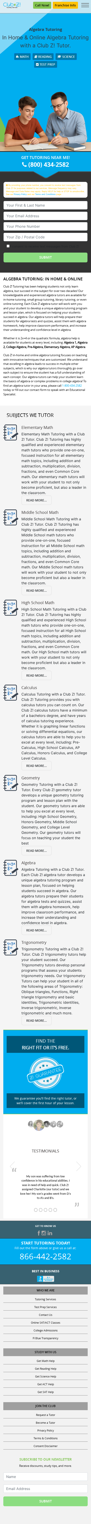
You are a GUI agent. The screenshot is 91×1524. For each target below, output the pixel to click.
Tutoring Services (45, 1299)
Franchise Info (65, 5)
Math (24, 56)
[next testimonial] (78, 1166)
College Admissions (46, 1330)
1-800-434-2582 (72, 386)
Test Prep (47, 64)
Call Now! (42, 5)
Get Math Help (46, 1361)
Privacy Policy (20, 194)
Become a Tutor (45, 1422)
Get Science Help (45, 1376)
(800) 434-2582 (48, 164)
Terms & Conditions (46, 1438)
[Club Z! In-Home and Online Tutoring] (11, 5)
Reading (44, 56)
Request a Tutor (45, 1415)
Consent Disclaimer (46, 1446)
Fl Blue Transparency (45, 1338)
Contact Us (45, 1315)
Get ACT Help (45, 1384)
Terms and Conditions (45, 194)
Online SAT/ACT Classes (45, 1322)
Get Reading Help (45, 1368)
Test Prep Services (45, 1307)
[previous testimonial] (12, 1166)
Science (68, 56)
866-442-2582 (45, 1256)
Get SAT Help (46, 1392)
